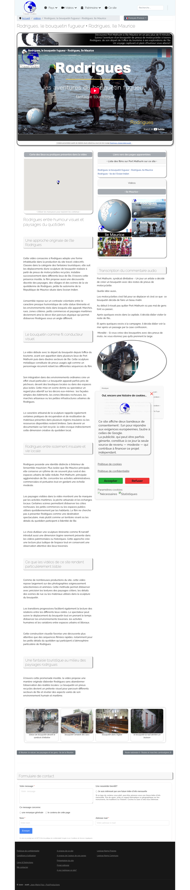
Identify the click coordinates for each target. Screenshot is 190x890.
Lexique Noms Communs (107, 856)
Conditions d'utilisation (26, 856)
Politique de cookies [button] (110, 464)
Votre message (27, 786)
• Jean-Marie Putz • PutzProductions (44, 885)
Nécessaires (108, 494)
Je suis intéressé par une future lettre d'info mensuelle (122, 791)
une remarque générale (32, 812)
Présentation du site (65, 860)
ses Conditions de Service (76, 838)
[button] (60, 184)
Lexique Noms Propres (106, 851)
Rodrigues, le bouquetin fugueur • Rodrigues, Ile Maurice (125, 170)
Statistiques (129, 494)
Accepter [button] (110, 480)
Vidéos (69, 7)
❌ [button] (151, 393)
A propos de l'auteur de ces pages (71, 856)
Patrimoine (91, 7)
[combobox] (150, 7)
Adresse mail (102, 818)
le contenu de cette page (59, 812)
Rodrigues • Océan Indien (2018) (120, 143)
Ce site (112, 7)
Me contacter (22, 867)
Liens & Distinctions (25, 862)
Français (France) (136, 18)
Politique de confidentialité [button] (113, 471)
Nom (22, 818)
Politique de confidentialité (28, 851)
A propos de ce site (65, 851)
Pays (51, 7)
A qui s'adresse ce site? (67, 870)
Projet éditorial (63, 865)
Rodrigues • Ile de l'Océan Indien (113, 174)
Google (64, 838)
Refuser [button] (137, 480)
